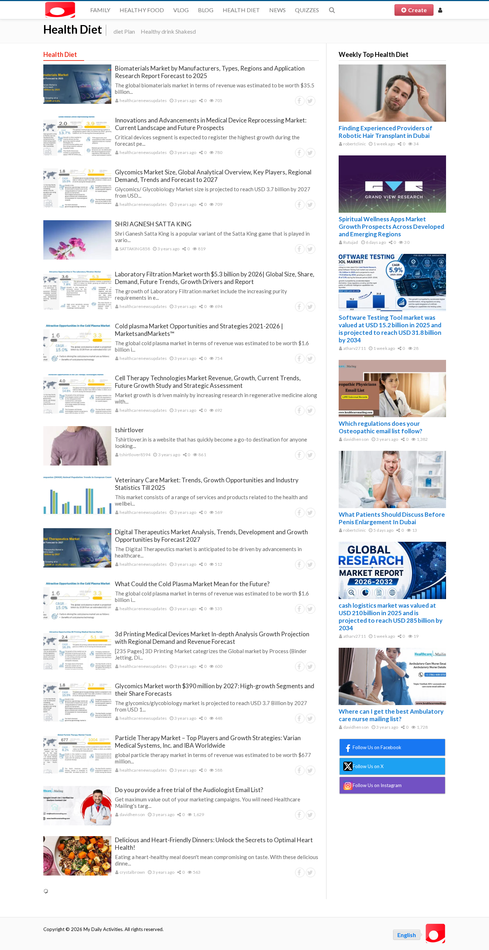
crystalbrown (132, 872)
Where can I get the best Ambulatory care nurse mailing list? (391, 715)
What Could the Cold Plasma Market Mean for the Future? (192, 584)
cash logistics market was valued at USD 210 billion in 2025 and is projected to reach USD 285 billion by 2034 (390, 617)
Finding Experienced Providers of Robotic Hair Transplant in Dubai (385, 131)
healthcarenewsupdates (143, 100)
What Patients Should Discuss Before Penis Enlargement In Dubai (392, 518)
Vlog (181, 9)
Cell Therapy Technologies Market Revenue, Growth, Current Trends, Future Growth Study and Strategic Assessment (208, 381)
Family (100, 9)
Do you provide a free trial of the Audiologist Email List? (189, 790)
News (277, 9)
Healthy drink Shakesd (168, 31)
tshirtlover (129, 430)
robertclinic (354, 143)
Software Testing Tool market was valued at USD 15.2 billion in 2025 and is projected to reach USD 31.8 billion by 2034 (390, 329)
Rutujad (350, 242)
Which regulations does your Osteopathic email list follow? (380, 427)
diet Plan (124, 31)
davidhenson (132, 814)
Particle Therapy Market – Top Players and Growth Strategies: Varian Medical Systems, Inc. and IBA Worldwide (208, 741)
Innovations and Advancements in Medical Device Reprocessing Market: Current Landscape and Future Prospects (210, 123)
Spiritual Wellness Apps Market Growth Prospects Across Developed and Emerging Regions (391, 226)
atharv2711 (354, 348)
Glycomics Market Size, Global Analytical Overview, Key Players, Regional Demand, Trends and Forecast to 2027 (213, 175)
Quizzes (307, 9)
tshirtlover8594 (135, 454)
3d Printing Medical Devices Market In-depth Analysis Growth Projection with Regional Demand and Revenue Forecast (212, 637)
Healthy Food (142, 9)
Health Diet (241, 9)
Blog (205, 9)
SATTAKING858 (134, 248)
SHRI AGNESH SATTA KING (153, 224)
